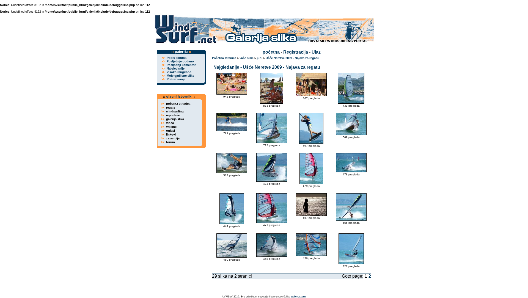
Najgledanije (176, 68)
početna (271, 52)
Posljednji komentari (181, 65)
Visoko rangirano (179, 72)
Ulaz (316, 52)
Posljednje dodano (180, 61)
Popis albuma (176, 57)
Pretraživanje (176, 79)
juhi (259, 58)
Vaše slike (247, 58)
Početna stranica (224, 58)
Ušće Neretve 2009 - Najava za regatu (292, 58)
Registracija (295, 52)
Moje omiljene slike (180, 75)
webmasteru (298, 296)
